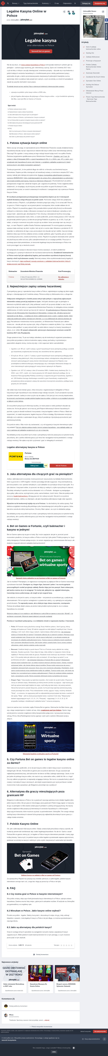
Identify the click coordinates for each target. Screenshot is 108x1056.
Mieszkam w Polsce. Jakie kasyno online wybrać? (26, 134)
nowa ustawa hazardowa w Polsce (33, 65)
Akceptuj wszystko (100, 1031)
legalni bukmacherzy (21, 496)
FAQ (10, 128)
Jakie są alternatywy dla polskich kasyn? (23, 136)
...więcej (46, 1020)
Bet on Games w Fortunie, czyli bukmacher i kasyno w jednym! (27, 117)
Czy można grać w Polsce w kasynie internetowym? (26, 131)
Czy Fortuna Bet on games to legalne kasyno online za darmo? (27, 120)
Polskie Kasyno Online (15, 125)
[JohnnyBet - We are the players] (3, 3)
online (54, 1052)
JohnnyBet (15, 20)
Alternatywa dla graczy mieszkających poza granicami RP (25, 123)
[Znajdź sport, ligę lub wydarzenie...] (8, 3)
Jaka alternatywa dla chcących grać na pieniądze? (23, 114)
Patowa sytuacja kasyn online (17, 109)
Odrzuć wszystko (85, 1031)
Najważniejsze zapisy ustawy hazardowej (21, 112)
